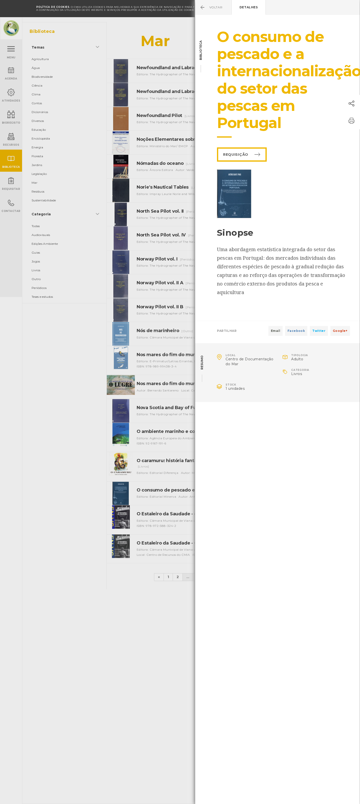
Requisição (235, 154)
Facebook (296, 331)
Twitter (318, 331)
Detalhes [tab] (249, 7)
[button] (351, 103)
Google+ (340, 331)
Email (275, 331)
